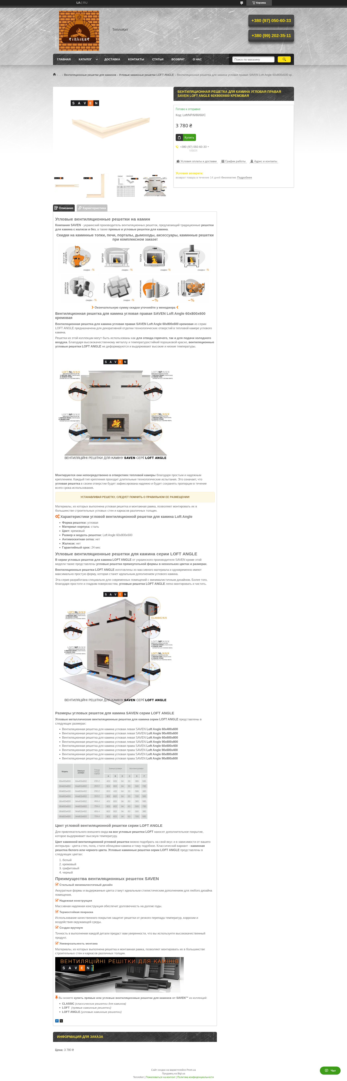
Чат (333, 1070)
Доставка (112, 59)
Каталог (85, 59)
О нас (197, 59)
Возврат (178, 59)
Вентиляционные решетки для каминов (90, 74)
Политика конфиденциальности (195, 1077)
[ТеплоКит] (79, 30)
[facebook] (57, 1021)
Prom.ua (191, 1070)
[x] (61, 1021)
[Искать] (284, 59)
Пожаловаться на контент (161, 1077)
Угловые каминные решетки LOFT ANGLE (146, 74)
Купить (189, 137)
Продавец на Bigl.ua (173, 1073)
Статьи (157, 59)
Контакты (136, 59)
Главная (64, 59)
